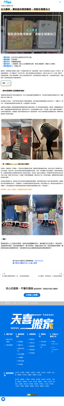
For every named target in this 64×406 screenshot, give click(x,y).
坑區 (31, 384)
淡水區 (50, 381)
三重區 (28, 379)
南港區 (34, 374)
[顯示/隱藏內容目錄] (7, 83)
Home (2, 303)
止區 (30, 381)
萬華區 (19, 374)
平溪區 (22, 386)
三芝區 (46, 384)
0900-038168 (39, 261)
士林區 (38, 372)
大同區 (49, 372)
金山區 (37, 386)
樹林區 (25, 381)
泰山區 (26, 384)
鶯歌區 (40, 381)
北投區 (33, 372)
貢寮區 (32, 386)
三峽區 (45, 381)
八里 (17, 386)
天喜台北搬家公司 (36, 255)
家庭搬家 (14, 59)
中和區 (33, 379)
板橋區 (22, 379)
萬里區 (42, 386)
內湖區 (28, 372)
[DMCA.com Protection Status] (32, 394)
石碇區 (36, 384)
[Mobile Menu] (60, 2)
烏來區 (47, 386)
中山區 (43, 372)
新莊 (43, 379)
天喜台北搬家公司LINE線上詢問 (25, 263)
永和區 (38, 379)
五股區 (21, 384)
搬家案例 (7, 303)
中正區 (24, 374)
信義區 (29, 374)
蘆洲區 (19, 381)
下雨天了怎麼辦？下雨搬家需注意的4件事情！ (20, 189)
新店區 (49, 379)
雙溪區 (27, 386)
